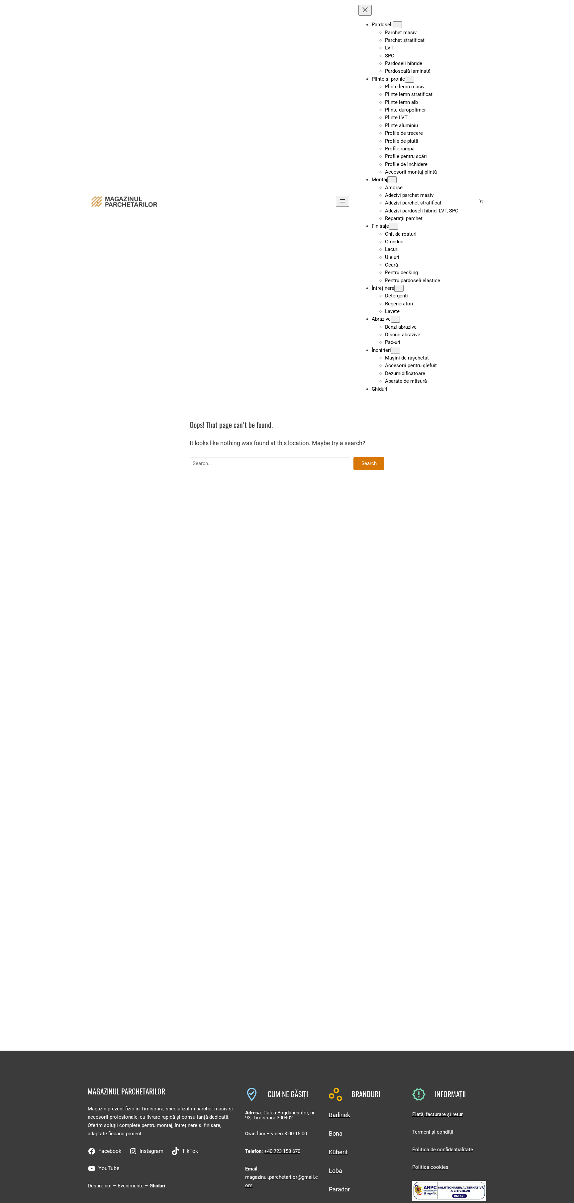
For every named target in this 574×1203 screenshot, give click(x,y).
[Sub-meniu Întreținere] (399, 288)
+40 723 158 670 (282, 1151)
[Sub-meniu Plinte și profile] (409, 79)
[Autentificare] (471, 201)
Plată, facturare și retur (437, 1114)
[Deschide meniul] (342, 201)
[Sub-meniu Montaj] (392, 179)
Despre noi (100, 1186)
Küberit (338, 1152)
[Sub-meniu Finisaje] (393, 226)
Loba (335, 1170)
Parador (339, 1189)
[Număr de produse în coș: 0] (481, 201)
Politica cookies (430, 1167)
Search (369, 463)
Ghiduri (157, 1186)
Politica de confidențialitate (442, 1150)
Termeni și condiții (432, 1132)
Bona (335, 1133)
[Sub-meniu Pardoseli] (397, 24)
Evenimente (131, 1186)
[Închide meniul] (365, 10)
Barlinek (339, 1114)
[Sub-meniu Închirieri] (395, 350)
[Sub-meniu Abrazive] (395, 319)
